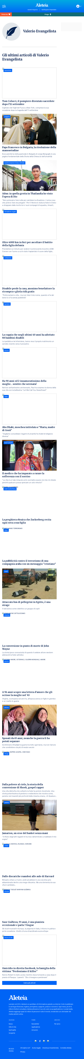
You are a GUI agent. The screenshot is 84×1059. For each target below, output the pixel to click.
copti (6, 571)
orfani (6, 846)
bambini (7, 304)
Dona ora (5, 14)
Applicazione (36, 1027)
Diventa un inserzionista (50, 1048)
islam (6, 396)
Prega (47, 14)
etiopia (6, 891)
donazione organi (10, 212)
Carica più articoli (29, 983)
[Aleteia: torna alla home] (42, 5)
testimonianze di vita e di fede (14, 163)
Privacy (22, 1052)
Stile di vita (12, 1027)
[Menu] (13, 6)
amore (6, 350)
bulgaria (7, 117)
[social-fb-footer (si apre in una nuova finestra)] (40, 1041)
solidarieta (7, 258)
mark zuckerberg (10, 489)
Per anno (57, 1024)
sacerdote (7, 70)
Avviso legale (36, 1048)
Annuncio (35, 1030)
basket (6, 802)
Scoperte (12, 1033)
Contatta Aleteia (65, 1048)
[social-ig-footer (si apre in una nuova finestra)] (48, 1041)
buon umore (8, 443)
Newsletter (35, 1024)
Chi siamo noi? (25, 1048)
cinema (6, 615)
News (11, 1024)
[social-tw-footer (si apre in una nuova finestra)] (44, 1041)
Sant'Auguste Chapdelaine (49, 10)
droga (6, 754)
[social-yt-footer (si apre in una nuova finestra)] (36, 1041)
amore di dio (8, 938)
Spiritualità (12, 1030)
